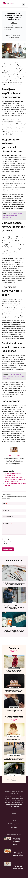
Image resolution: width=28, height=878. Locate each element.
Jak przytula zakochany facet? (14, 477)
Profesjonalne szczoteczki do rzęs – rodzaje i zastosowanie (14, 583)
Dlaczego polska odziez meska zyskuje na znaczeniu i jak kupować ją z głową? (14, 759)
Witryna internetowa (8, 516)
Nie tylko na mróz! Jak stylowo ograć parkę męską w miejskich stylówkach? (14, 607)
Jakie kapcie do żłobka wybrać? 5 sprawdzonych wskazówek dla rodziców (17, 841)
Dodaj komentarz (7, 523)
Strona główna (7, 26)
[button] (23, 4)
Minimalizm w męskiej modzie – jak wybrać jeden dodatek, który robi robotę (14, 779)
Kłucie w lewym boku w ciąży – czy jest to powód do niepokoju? (18, 866)
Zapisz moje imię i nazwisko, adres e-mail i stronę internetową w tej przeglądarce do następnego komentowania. (13, 541)
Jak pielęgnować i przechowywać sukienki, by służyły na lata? (14, 671)
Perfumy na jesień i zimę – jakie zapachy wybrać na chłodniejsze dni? (14, 631)
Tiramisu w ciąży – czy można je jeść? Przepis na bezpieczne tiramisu (14, 691)
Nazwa (5, 503)
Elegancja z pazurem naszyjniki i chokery (14, 711)
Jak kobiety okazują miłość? (14, 739)
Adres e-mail (6, 510)
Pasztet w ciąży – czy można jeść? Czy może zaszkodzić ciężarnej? (18, 854)
